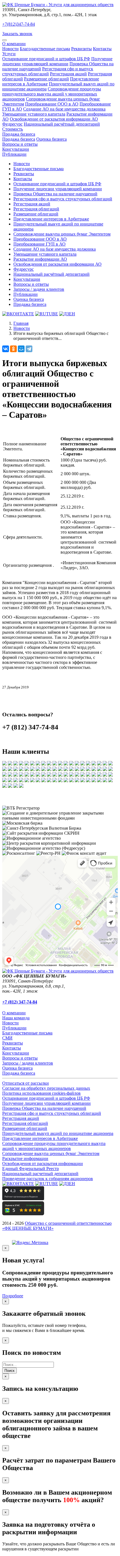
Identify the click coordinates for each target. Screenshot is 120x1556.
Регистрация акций (68, 73)
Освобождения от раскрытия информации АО (57, 264)
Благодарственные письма (45, 48)
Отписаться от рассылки (25, 1083)
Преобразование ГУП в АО (39, 244)
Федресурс (12, 124)
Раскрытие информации (25, 1158)
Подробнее (12, 1295)
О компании (14, 43)
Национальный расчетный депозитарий (40, 1173)
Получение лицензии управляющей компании (57, 61)
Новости (10, 48)
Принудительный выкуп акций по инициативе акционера (57, 1133)
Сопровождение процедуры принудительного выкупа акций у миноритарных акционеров (51, 94)
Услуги (9, 53)
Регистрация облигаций (36, 208)
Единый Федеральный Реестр (30, 1168)
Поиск (9, 1370)
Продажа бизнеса (18, 134)
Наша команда (16, 1017)
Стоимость (12, 129)
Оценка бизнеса (51, 139)
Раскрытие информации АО (40, 259)
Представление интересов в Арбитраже (51, 219)
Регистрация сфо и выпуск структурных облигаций (47, 71)
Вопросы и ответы (20, 144)
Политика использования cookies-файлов (41, 1093)
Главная (20, 323)
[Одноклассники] (13, 348)
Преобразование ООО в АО (51, 104)
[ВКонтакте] (5, 348)
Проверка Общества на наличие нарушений (55, 193)
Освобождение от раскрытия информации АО (54, 119)
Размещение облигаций (46, 78)
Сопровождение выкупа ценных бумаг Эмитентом (62, 234)
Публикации (14, 154)
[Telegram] (29, 348)
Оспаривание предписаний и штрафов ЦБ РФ (46, 58)
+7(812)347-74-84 (18, 24)
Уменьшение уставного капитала (33, 114)
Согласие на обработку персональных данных (46, 1088)
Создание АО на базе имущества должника (64, 109)
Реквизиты (81, 48)
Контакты (102, 48)
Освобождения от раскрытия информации (42, 1163)
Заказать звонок (17, 33)
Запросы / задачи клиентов (38, 289)
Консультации (15, 149)
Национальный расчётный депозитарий (62, 124)
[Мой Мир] (21, 348)
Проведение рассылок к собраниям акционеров (47, 1178)
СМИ (7, 1038)
